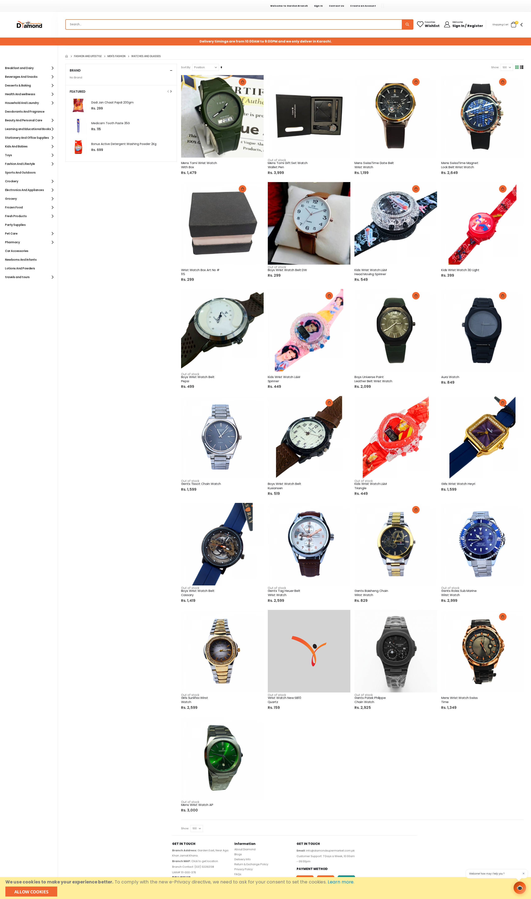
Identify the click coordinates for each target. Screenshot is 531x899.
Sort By (185, 67)
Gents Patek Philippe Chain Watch (370, 700)
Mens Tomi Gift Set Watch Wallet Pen (288, 165)
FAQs (237, 874)
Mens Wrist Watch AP (197, 805)
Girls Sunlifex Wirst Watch (194, 700)
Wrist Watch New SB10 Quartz (284, 700)
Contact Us (336, 5)
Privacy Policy (243, 869)
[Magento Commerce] (29, 25)
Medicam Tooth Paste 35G (110, 123)
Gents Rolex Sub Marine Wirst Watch (459, 593)
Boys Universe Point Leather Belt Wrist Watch (373, 379)
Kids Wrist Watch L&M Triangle (370, 486)
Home (66, 56)
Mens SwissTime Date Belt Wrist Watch (374, 165)
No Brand (76, 77)
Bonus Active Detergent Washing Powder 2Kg (123, 144)
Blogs (238, 854)
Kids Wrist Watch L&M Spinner (284, 379)
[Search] (407, 24)
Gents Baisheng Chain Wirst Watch (371, 593)
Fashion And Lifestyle (88, 56)
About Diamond (245, 849)
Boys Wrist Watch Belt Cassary (197, 593)
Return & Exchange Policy (251, 864)
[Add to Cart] (242, 82)
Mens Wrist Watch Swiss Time (459, 700)
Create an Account (363, 5)
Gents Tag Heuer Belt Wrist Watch (284, 593)
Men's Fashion (116, 56)
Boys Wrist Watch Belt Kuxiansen (284, 486)
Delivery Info (242, 859)
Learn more (340, 882)
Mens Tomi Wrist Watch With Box (199, 165)
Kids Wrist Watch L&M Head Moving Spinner (370, 272)
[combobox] (239, 24)
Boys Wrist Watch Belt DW (287, 270)
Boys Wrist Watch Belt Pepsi (197, 379)
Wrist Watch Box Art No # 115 (200, 272)
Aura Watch (450, 377)
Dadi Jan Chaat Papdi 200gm (112, 103)
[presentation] (171, 91)
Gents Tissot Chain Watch (201, 484)
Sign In (318, 5)
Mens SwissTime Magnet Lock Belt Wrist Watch (459, 165)
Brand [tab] (75, 70)
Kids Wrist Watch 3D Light (460, 270)
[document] (266, 888)
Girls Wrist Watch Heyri (458, 484)
